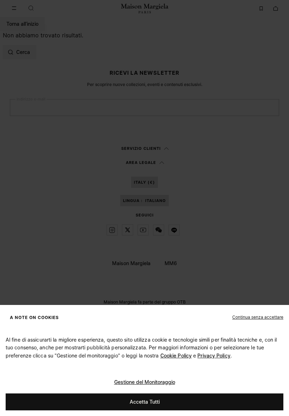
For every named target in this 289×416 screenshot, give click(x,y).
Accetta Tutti (145, 402)
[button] (257, 317)
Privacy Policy (213, 356)
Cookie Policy (176, 356)
